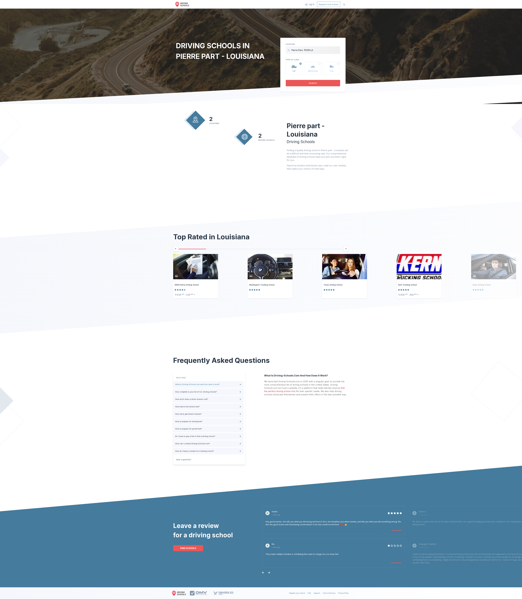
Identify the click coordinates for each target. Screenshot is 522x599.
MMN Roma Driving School (187, 284)
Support (317, 593)
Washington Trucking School (261, 284)
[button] (309, 4)
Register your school (297, 593)
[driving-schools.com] (179, 593)
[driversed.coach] (225, 593)
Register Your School (328, 4)
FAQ (309, 593)
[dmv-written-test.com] (201, 593)
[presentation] (175, 249)
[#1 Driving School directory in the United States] (182, 4)
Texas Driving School (333, 284)
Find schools (188, 548)
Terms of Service (329, 593)
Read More (396, 530)
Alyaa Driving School (482, 284)
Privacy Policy (343, 593)
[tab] (208, 384)
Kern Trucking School (407, 284)
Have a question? (183, 459)
